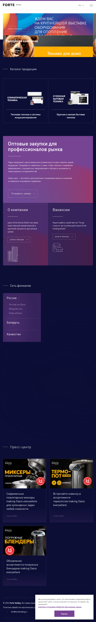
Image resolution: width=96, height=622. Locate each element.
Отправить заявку (21, 193)
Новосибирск (15, 312)
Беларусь (13, 322)
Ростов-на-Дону (17, 304)
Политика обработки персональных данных (21, 607)
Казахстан (14, 334)
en (83, 5)
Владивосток (15, 308)
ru (80, 5)
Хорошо (64, 614)
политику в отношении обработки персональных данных (60, 607)
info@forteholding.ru (19, 611)
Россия (11, 298)
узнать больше (15, 28)
